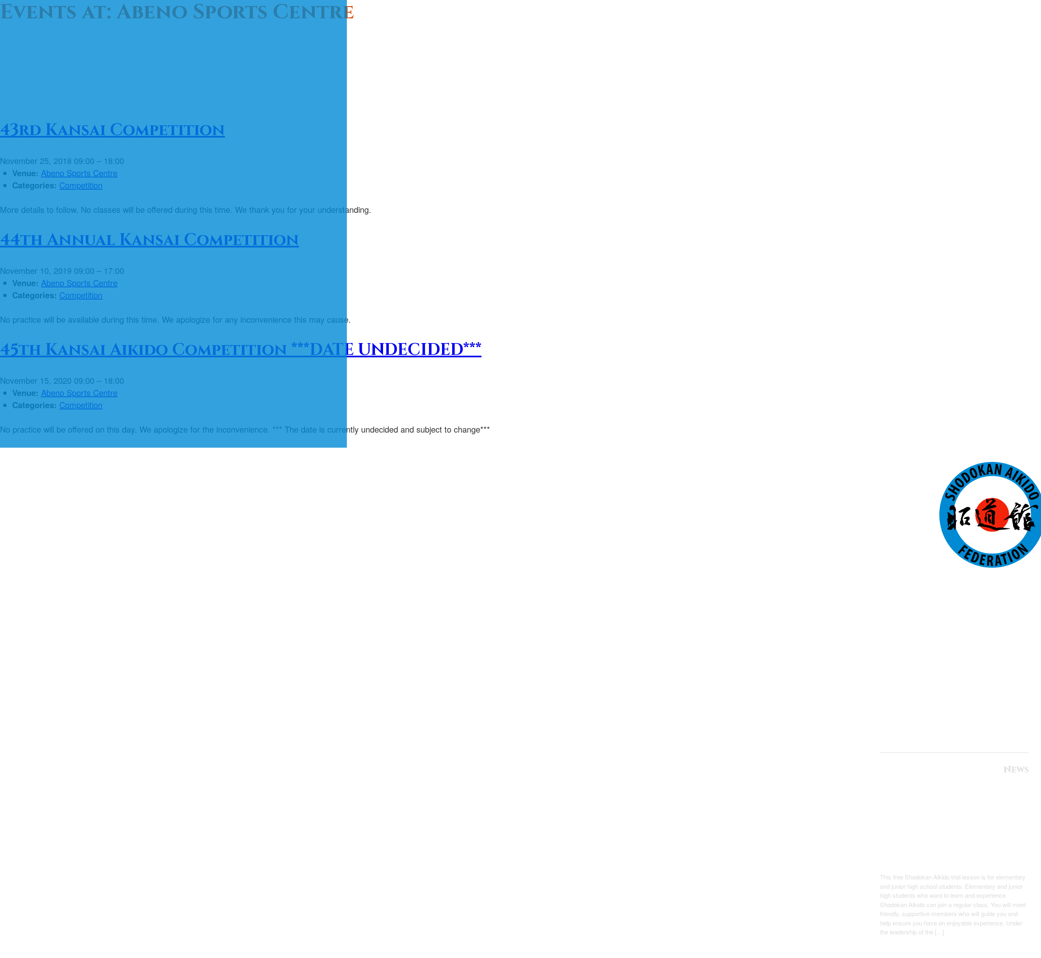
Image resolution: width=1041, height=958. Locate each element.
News (1012, 631)
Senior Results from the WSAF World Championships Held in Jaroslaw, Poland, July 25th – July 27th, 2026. (958, 826)
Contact (999, 697)
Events (1007, 653)
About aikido (985, 610)
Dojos (1010, 676)
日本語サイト (1000, 736)
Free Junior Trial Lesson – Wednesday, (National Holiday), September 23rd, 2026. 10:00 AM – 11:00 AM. (955, 858)
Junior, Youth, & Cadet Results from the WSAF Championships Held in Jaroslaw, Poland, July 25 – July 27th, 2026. (960, 794)
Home (1011, 588)
